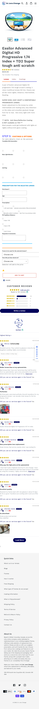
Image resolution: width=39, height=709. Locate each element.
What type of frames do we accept (16, 589)
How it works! (9, 578)
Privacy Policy (8, 619)
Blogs (6, 568)
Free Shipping (9, 584)
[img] (4, 341)
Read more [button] (29, 373)
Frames (6, 573)
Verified (18, 330)
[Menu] (35, 3)
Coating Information (11, 594)
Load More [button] (19, 540)
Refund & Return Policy (12, 614)
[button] (6, 69)
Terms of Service (9, 609)
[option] (10, 40)
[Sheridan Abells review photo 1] (5, 529)
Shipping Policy (9, 604)
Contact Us (8, 625)
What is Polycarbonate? (12, 599)
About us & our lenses (11, 563)
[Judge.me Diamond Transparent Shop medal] (19, 323)
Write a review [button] (19, 311)
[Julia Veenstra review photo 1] (5, 409)
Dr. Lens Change (21, 702)
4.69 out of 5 (24, 290)
